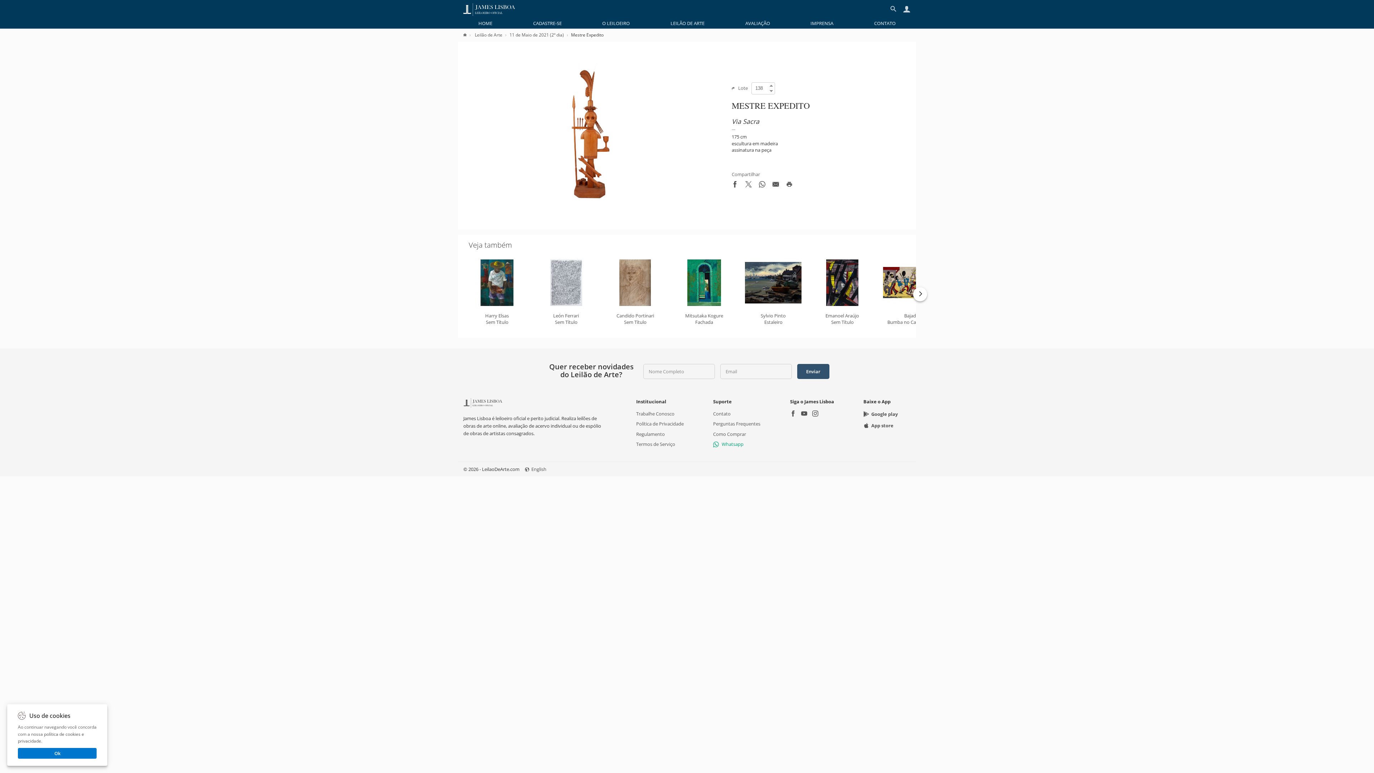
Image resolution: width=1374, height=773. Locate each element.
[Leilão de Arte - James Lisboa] (489, 9)
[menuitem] (485, 23)
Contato (885, 23)
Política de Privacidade (660, 423)
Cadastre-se (547, 23)
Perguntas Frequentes (736, 423)
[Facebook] (793, 414)
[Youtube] (804, 414)
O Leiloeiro (616, 23)
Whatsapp (733, 444)
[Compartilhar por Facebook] (735, 186)
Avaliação (757, 23)
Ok (57, 753)
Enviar (813, 371)
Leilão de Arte (688, 23)
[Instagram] (815, 414)
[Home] (468, 35)
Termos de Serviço (655, 444)
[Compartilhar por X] (748, 186)
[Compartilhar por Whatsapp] (762, 186)
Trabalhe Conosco (655, 413)
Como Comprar (729, 434)
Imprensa (821, 23)
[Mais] (920, 294)
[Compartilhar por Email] (776, 186)
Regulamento (650, 434)
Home (485, 23)
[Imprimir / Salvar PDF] (789, 186)
